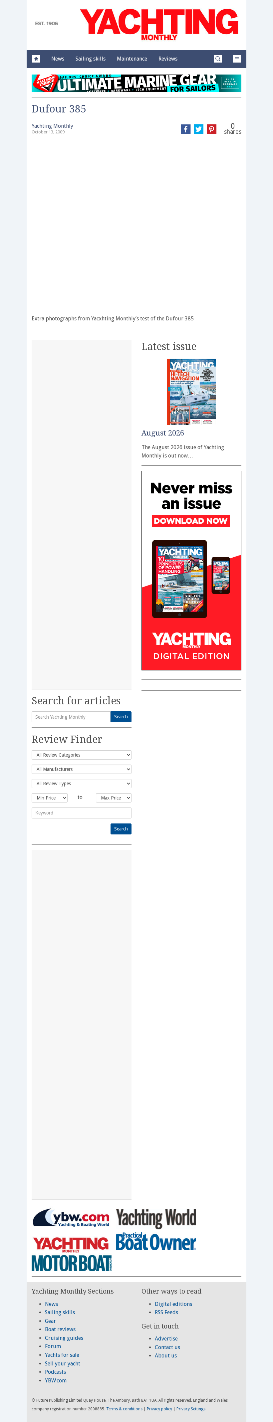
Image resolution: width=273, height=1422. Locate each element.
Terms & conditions (124, 1409)
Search (121, 716)
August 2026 (162, 433)
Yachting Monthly (52, 126)
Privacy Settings (190, 1409)
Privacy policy (159, 1409)
